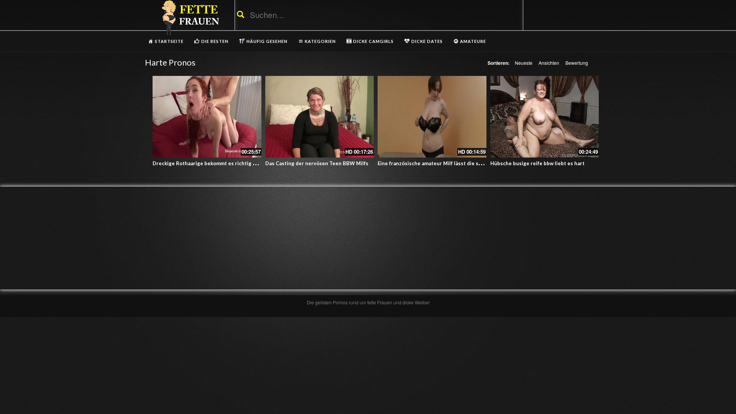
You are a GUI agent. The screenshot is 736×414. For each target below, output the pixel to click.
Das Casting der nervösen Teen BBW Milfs (316, 163)
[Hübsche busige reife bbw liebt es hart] (544, 117)
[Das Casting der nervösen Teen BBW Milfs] (319, 117)
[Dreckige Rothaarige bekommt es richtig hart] (207, 117)
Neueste (523, 62)
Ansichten (549, 62)
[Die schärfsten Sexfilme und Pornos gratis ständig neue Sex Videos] (189, 17)
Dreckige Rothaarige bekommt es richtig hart (208, 163)
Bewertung (576, 62)
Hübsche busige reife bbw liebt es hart (537, 163)
